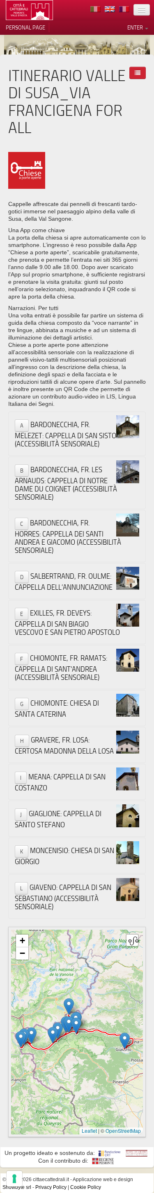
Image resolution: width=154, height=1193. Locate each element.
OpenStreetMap (123, 1130)
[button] (21, 1039)
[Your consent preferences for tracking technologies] (14, 1178)
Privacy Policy (51, 1187)
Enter (135, 27)
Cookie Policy (85, 1187)
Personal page (25, 27)
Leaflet (89, 1130)
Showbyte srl (16, 1187)
